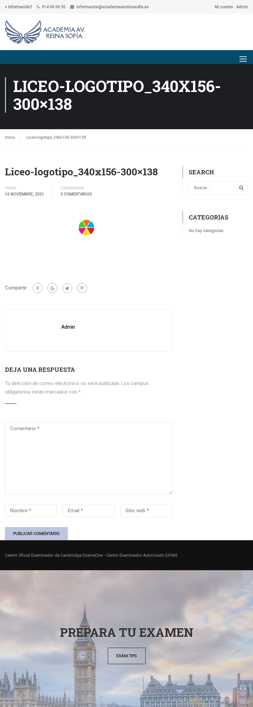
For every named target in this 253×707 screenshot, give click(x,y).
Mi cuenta (224, 7)
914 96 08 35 (54, 7)
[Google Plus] (52, 288)
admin (68, 327)
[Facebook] (37, 288)
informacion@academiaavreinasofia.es (112, 7)
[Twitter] (67, 288)
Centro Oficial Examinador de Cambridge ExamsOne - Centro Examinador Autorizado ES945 (91, 555)
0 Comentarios (76, 194)
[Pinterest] (82, 288)
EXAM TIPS (126, 655)
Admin (242, 7)
